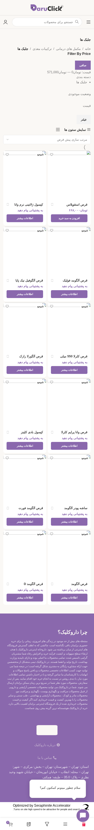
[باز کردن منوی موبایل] (88, 22)
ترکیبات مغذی (42, 49)
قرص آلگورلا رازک (31, 356)
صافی (82, 65)
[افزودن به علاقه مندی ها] (51, 154)
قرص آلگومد (79, 584)
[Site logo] (47, 7)
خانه (88, 49)
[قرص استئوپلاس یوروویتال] (69, 175)
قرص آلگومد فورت (31, 508)
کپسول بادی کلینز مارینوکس (32, 434)
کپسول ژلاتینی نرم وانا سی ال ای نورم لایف (28, 206)
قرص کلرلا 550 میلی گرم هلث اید (73, 358)
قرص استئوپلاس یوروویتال (76, 206)
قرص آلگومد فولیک (75, 280)
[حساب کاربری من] (5, 22)
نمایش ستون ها (75, 129)
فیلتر (83, 119)
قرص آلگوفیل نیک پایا (29, 280)
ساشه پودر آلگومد (75, 508)
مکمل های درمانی (68, 49)
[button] (69, 218)
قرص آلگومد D (33, 584)
